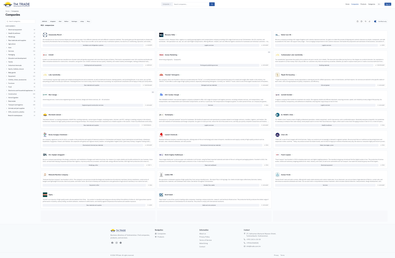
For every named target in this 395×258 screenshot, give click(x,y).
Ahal (60, 21)
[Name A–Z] (365, 21)
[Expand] (7, 30)
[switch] (375, 21)
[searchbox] (20, 21)
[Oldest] (361, 21)
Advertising (203, 243)
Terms (283, 255)
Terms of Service (205, 240)
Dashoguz (74, 21)
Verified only (382, 21)
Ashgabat (53, 21)
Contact (202, 247)
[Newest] (357, 21)
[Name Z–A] (369, 21)
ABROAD (44, 21)
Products (363, 4)
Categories (371, 4)
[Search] (212, 4)
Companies (166, 4)
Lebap (82, 21)
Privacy (276, 255)
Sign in (388, 4)
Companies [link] (15, 11)
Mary (88, 21)
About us (202, 234)
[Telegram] (121, 243)
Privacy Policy (204, 237)
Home (347, 4)
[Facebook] (112, 243)
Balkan (66, 21)
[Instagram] (116, 243)
